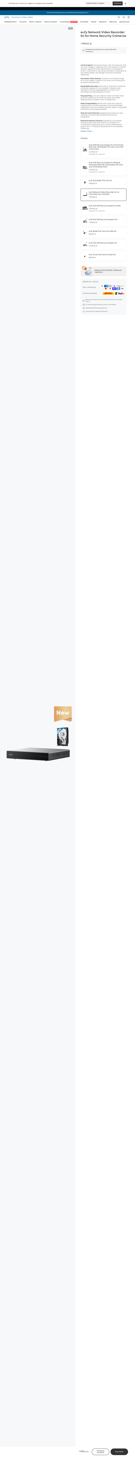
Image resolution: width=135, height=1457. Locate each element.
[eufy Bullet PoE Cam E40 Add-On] (103, 233)
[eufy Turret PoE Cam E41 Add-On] (103, 256)
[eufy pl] (7, 17)
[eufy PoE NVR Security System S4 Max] (103, 208)
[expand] (124, 50)
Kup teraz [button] (119, 1452)
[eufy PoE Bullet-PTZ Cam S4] (103, 182)
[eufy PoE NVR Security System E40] (103, 221)
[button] (125, 3)
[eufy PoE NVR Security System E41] (103, 244)
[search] (119, 17)
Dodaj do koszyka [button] (101, 1451)
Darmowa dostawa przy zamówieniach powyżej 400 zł (67, 12)
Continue (117, 3)
